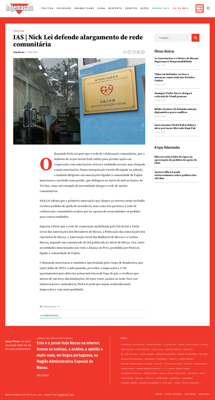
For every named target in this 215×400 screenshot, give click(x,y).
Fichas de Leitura (173, 364)
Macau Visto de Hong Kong (172, 373)
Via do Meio (181, 8)
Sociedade (64, 8)
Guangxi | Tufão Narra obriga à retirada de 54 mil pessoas (173, 95)
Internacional (150, 373)
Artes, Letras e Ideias (189, 344)
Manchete (192, 373)
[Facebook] (125, 52)
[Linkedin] (134, 52)
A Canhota (126, 344)
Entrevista (150, 359)
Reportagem (161, 378)
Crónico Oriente (173, 349)
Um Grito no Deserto (149, 383)
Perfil (202, 373)
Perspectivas (127, 378)
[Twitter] (129, 52)
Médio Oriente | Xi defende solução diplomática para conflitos (175, 111)
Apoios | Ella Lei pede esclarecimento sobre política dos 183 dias (175, 175)
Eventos (131, 8)
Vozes (144, 8)
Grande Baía (161, 8)
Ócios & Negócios (191, 383)
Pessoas (140, 378)
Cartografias (127, 349)
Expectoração (186, 359)
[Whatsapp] (138, 52)
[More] (143, 52)
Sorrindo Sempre (129, 383)
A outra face (170, 344)
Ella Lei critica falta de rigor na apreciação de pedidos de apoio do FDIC (175, 160)
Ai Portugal (139, 344)
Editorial (203, 354)
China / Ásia (157, 349)
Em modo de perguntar (131, 359)
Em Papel (204, 394)
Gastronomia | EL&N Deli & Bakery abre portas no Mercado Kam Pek (175, 126)
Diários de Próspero (166, 354)
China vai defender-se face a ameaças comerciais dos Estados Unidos (174, 77)
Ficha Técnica (173, 394)
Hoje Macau (19, 52)
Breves (205, 344)
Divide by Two (66, 395)
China (101, 8)
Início (159, 394)
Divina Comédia (147, 354)
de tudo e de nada (129, 354)
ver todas (43, 375)
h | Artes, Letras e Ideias (178, 368)
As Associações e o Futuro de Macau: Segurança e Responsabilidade (176, 60)
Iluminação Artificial (131, 373)
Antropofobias (154, 344)
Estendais (162, 359)
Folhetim (188, 364)
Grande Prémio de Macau (148, 368)
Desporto (115, 8)
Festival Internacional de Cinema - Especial (141, 364)
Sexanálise (175, 378)
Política (48, 8)
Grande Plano (84, 8)
